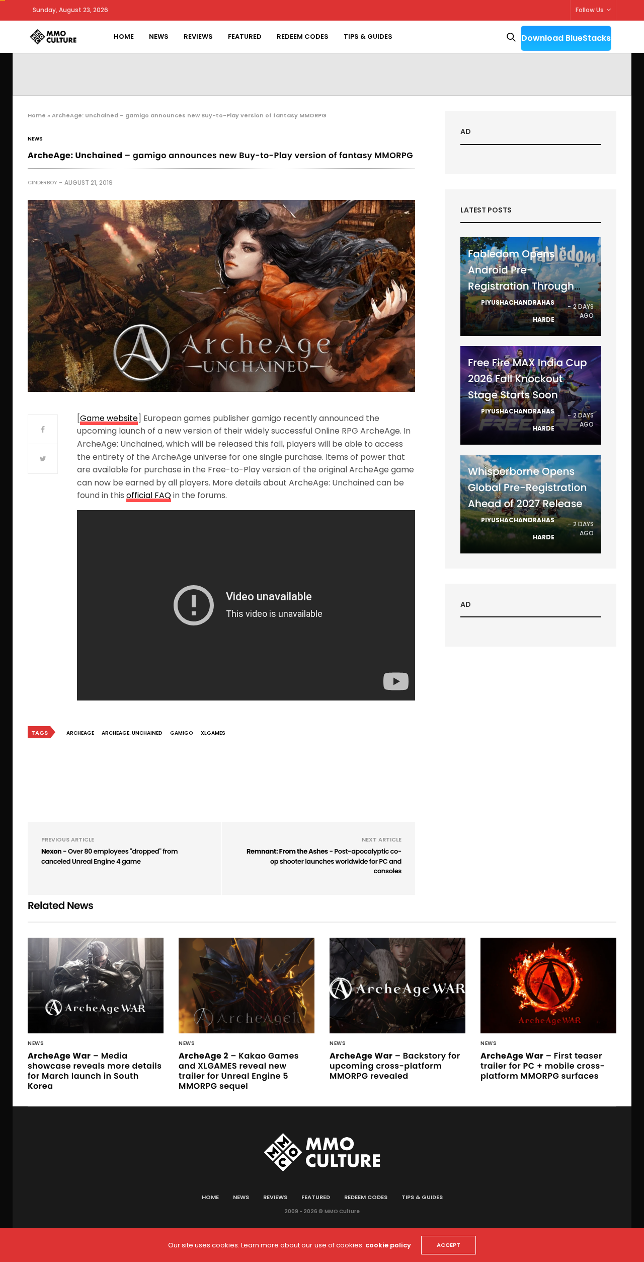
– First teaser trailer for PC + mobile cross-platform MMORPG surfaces (542, 1066)
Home (124, 36)
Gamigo (181, 733)
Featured (245, 36)
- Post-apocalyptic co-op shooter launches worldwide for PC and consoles (324, 861)
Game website (109, 418)
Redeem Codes (303, 36)
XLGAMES (213, 733)
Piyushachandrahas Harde (517, 311)
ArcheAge (80, 733)
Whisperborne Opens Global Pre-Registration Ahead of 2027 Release (527, 487)
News (159, 36)
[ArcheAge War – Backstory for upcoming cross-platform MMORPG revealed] (397, 985)
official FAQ (148, 495)
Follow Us (590, 10)
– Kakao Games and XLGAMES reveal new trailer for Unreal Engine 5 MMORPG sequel (239, 1071)
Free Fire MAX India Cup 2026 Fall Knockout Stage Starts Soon (527, 379)
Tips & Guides (368, 36)
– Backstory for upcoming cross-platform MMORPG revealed (395, 1066)
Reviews (198, 36)
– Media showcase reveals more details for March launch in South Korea (95, 1071)
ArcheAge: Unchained (132, 733)
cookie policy (388, 1245)
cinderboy (42, 182)
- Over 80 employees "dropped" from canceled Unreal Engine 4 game (109, 856)
